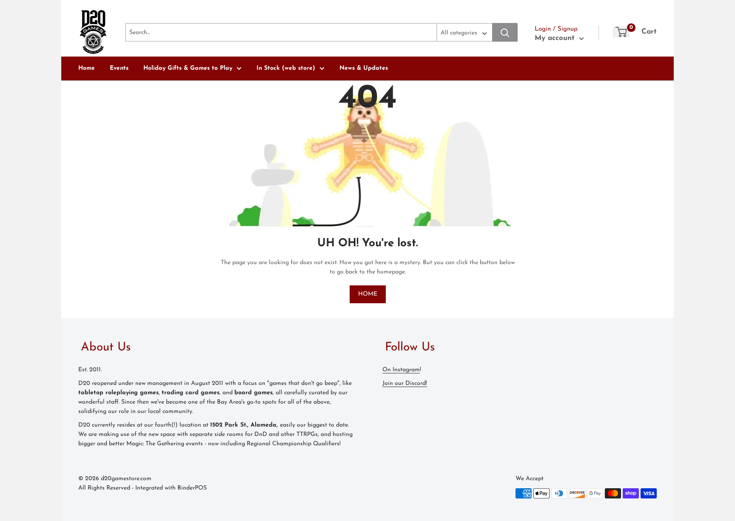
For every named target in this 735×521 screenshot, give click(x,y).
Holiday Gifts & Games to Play (187, 68)
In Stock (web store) (285, 68)
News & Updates (363, 68)
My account (556, 38)
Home (86, 68)
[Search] (505, 32)
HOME (367, 294)
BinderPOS (192, 488)
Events (119, 68)
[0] (621, 31)
